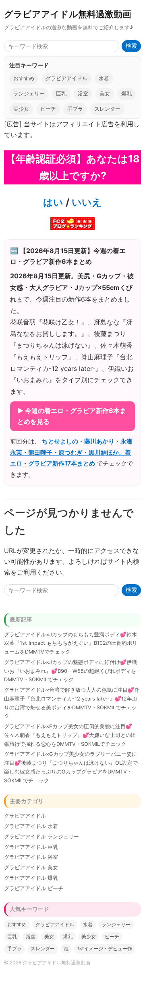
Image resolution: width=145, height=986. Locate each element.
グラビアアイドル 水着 (31, 826)
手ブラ (75, 109)
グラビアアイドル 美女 (31, 868)
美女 (104, 94)
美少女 (21, 109)
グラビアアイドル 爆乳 (31, 878)
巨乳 (61, 94)
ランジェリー (29, 94)
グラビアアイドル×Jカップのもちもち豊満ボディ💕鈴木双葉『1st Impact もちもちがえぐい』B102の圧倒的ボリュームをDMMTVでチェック (70, 643)
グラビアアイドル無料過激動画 (67, 13)
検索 (131, 46)
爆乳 (126, 94)
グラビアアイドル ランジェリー (41, 837)
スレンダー (107, 109)
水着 (104, 78)
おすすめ (23, 78)
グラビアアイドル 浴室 (31, 857)
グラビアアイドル (66, 78)
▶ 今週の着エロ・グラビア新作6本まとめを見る (71, 416)
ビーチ (48, 109)
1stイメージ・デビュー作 (104, 949)
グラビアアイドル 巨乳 (31, 847)
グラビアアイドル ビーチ (33, 888)
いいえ (85, 202)
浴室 (83, 94)
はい (53, 202)
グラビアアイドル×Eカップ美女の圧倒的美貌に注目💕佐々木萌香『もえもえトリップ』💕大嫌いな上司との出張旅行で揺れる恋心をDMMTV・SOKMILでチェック (70, 735)
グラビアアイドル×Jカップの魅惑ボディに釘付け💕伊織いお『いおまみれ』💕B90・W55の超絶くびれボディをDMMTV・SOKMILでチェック (70, 671)
